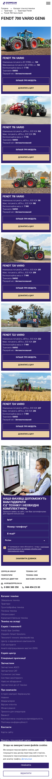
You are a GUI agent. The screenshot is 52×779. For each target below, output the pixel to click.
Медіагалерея (8, 701)
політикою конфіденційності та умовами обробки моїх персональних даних (28, 549)
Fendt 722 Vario (13, 335)
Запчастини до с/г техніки (14, 685)
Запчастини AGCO (10, 668)
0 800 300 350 (11, 587)
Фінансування (8, 708)
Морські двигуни (9, 579)
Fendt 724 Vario (13, 404)
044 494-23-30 (32, 587)
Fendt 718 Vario (13, 197)
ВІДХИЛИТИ (26, 773)
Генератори (6, 575)
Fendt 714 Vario (13, 58)
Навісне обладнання (11, 682)
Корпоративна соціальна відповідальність (22, 719)
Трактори (8, 11)
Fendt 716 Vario (13, 127)
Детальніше (26, 759)
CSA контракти (8, 645)
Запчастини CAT (9, 671)
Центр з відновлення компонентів (18, 641)
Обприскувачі (8, 615)
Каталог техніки (10, 596)
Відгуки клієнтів (9, 705)
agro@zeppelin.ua (13, 583)
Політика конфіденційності (14, 722)
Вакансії (5, 715)
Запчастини (7, 663)
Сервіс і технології (11, 627)
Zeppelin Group (8, 571)
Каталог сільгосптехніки (24, 9)
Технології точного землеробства (17, 638)
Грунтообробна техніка (12, 608)
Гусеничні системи (10, 675)
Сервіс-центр (8, 653)
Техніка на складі (10, 622)
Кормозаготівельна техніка (14, 618)
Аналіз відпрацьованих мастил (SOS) (19, 648)
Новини (5, 698)
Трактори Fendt (25, 11)
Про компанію (9, 690)
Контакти (6, 727)
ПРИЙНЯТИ (26, 765)
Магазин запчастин (36, 579)
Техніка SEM (32, 575)
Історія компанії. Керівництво (15, 694)
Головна (4, 9)
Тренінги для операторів (13, 712)
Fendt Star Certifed (10, 631)
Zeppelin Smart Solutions (13, 634)
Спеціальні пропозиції (13, 658)
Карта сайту (7, 732)
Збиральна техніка (10, 600)
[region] (26, 760)
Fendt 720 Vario (13, 266)
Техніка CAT (31, 571)
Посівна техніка (9, 611)
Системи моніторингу (12, 678)
